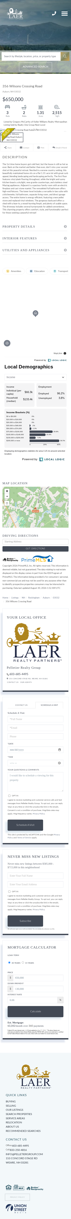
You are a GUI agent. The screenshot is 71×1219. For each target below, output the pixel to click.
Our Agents (26, 682)
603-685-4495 (18, 674)
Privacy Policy (39, 814)
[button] (65, 56)
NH (23, 598)
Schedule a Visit (49, 705)
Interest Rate (15, 995)
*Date (10, 744)
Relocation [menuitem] (14, 1122)
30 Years (15, 963)
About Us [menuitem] (12, 1126)
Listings (15, 598)
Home (5, 598)
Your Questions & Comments (23, 770)
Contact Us (12, 682)
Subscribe (25, 921)
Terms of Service (24, 838)
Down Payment (16, 983)
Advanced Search (35, 66)
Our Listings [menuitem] (14, 1110)
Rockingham (34, 598)
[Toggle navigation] (64, 13)
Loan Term (13, 955)
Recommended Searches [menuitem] (23, 1131)
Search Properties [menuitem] (19, 1114)
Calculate (35, 1011)
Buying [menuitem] (11, 1101)
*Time (10, 757)
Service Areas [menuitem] (15, 1118)
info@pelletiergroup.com (24, 1154)
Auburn (46, 598)
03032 (56, 598)
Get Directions (35, 549)
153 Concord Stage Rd (21, 1160)
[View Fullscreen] (6, 503)
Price (10, 972)
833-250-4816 (54, 13)
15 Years (29, 963)
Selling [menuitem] (11, 1105)
